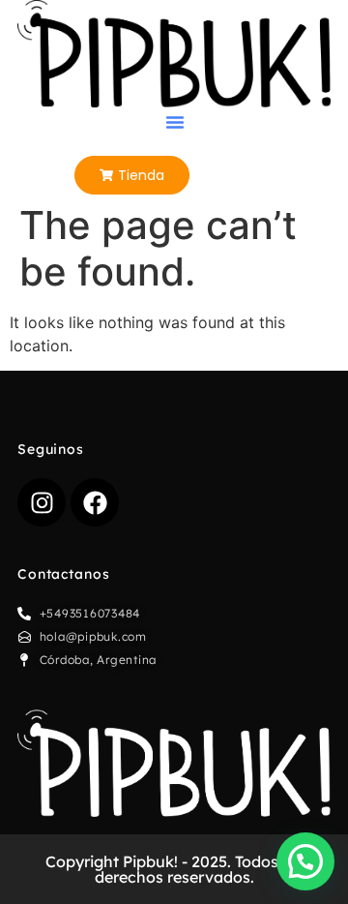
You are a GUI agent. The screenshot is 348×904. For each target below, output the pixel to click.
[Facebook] (95, 502)
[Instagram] (41, 502)
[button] (174, 121)
